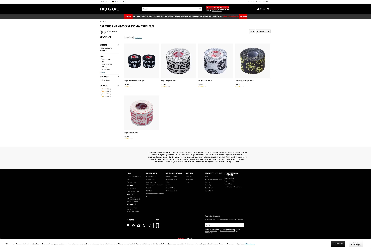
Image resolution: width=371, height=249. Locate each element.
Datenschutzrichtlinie (171, 176)
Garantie (168, 185)
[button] (200, 9)
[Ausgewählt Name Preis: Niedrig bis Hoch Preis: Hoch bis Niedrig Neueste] (263, 31)
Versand (148, 188)
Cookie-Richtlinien (170, 188)
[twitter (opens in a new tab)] (144, 225)
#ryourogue (208, 182)
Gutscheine (251, 2)
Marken (187, 182)
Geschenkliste (189, 179)
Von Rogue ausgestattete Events (233, 187)
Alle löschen (138, 38)
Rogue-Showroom (131, 182)
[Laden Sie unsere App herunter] (157, 225)
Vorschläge (149, 190)
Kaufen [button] (127, 17)
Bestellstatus (267, 2)
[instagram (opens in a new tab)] (128, 225)
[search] (172, 9)
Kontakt (258, 2)
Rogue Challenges (229, 181)
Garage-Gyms (208, 188)
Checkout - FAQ (150, 179)
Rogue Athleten (229, 184)
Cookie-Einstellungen (171, 190)
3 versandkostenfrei (111, 22)
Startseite (102, 22)
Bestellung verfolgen (151, 182)
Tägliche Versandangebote (216, 7)
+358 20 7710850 (131, 188)
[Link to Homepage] (110, 9)
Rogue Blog (208, 185)
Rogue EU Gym (209, 190)
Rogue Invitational (229, 178)
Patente (168, 182)
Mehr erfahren (250, 244)
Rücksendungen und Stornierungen (155, 185)
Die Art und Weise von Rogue (134, 176)
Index (206, 176)
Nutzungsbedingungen (172, 179)
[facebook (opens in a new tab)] (133, 225)
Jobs (128, 179)
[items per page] (252, 31)
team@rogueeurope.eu (133, 191)
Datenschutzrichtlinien (234, 229)
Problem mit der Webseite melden (155, 193)
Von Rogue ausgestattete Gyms (213, 179)
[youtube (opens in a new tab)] (138, 225)
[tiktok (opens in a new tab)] (149, 225)
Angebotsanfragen (151, 176)
